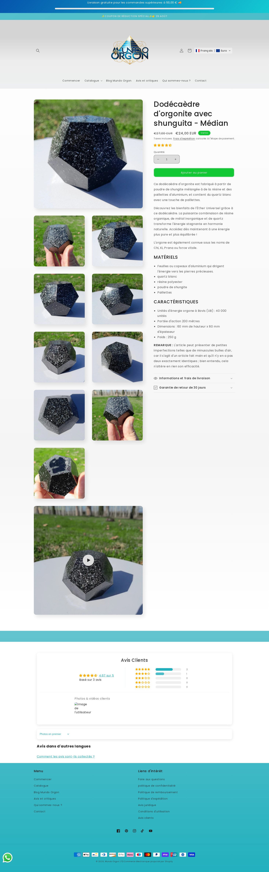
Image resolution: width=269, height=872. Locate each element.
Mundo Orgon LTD (114, 861)
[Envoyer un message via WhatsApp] (7, 857)
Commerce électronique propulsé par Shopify (148, 861)
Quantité (159, 152)
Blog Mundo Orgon (46, 792)
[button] (38, 51)
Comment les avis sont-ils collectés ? (66, 756)
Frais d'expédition (184, 138)
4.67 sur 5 (106, 675)
